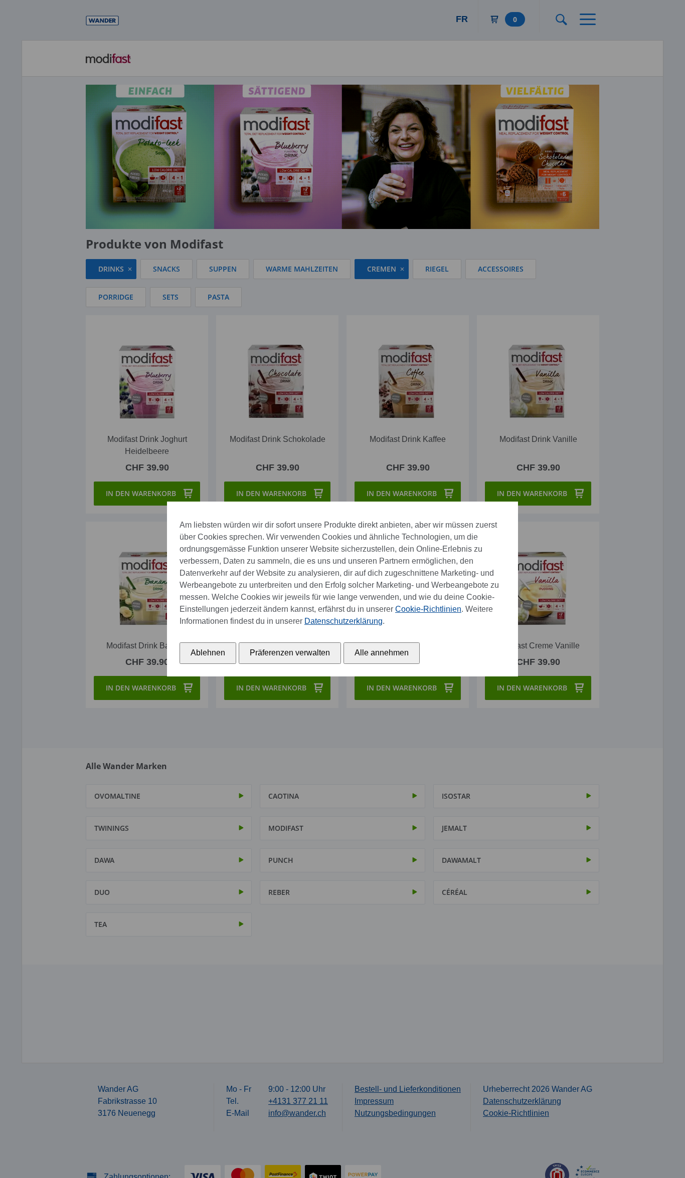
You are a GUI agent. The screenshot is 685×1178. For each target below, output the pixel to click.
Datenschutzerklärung (343, 621)
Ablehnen (208, 652)
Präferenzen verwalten (290, 652)
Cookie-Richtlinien (428, 609)
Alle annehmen (382, 652)
